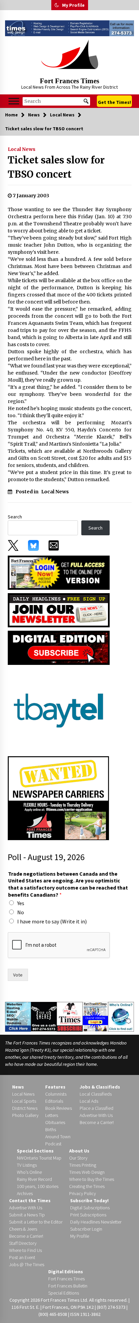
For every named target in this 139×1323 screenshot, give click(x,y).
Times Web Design (87, 1172)
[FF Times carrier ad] (58, 797)
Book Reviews (58, 1108)
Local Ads (89, 1101)
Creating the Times (87, 1186)
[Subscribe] (70, 1016)
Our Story (78, 1158)
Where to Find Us (25, 1250)
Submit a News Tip (27, 1215)
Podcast (53, 1144)
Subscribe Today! (89, 1200)
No (20, 912)
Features (55, 1087)
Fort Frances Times (69, 81)
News (18, 1087)
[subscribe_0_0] (59, 572)
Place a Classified (96, 1108)
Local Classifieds (96, 1094)
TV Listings (27, 1165)
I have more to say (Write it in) (52, 921)
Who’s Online (29, 1172)
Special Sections (35, 1151)
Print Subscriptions (88, 1215)
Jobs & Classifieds (100, 1087)
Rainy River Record (34, 1179)
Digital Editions (65, 1272)
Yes (20, 903)
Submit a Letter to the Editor (35, 1222)
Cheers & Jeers (23, 1229)
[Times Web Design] (18, 1016)
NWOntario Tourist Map (39, 1158)
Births (50, 1129)
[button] (57, 5)
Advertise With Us (96, 1115)
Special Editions (63, 1293)
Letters (51, 1115)
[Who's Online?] (121, 1016)
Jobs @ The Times (26, 1264)
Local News (21, 149)
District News (24, 1108)
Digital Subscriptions (90, 1208)
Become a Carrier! (97, 1122)
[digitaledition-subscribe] (59, 647)
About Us (79, 1151)
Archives (25, 1193)
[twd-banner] (69, 28)
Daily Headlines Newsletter (95, 1222)
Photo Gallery (25, 1115)
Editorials (54, 1101)
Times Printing (82, 1165)
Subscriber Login (86, 1229)
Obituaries (55, 1122)
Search (15, 517)
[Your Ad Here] (44, 1016)
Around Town (58, 1137)
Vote (18, 975)
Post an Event (22, 1257)
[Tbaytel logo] (58, 710)
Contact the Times (30, 1200)
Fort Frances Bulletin (67, 1286)
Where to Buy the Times (91, 1179)
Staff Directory (22, 1243)
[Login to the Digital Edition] (95, 1016)
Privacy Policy (82, 1193)
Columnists (55, 1094)
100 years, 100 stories (37, 1186)
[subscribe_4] (59, 609)
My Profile (73, 5)
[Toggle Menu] (13, 101)
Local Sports (24, 1101)
